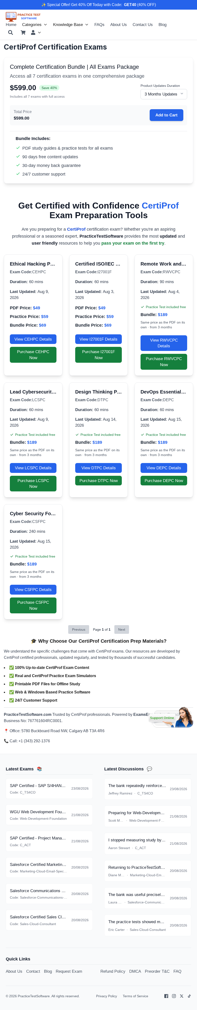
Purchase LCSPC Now (33, 483)
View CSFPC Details (33, 589)
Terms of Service (135, 996)
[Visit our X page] (182, 996)
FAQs (99, 24)
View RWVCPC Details (164, 343)
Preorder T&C (157, 971)
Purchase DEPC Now (164, 480)
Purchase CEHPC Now (33, 354)
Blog (162, 24)
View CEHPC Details (33, 339)
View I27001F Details (98, 339)
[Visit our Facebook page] (166, 996)
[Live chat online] (171, 717)
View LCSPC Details (33, 468)
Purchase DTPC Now (99, 480)
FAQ (177, 971)
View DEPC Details (164, 468)
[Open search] (10, 32)
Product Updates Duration (160, 86)
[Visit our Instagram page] (174, 996)
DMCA (135, 971)
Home (11, 24)
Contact (33, 971)
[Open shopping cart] (23, 32)
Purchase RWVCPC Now (164, 361)
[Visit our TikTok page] (189, 996)
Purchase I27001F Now (98, 354)
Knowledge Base (68, 24)
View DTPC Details (98, 468)
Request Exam (69, 971)
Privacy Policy (106, 996)
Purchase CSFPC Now (33, 605)
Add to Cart (166, 115)
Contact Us (143, 24)
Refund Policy (112, 971)
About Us (118, 24)
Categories (32, 24)
